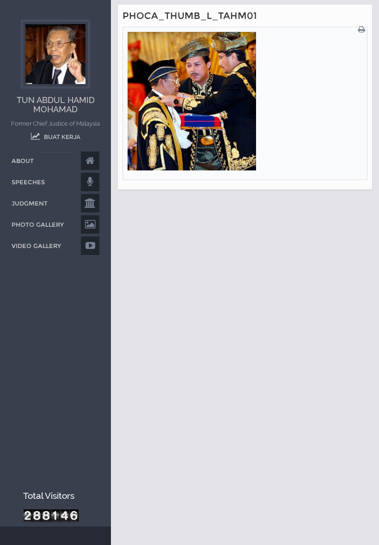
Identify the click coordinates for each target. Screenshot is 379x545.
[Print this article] (362, 29)
